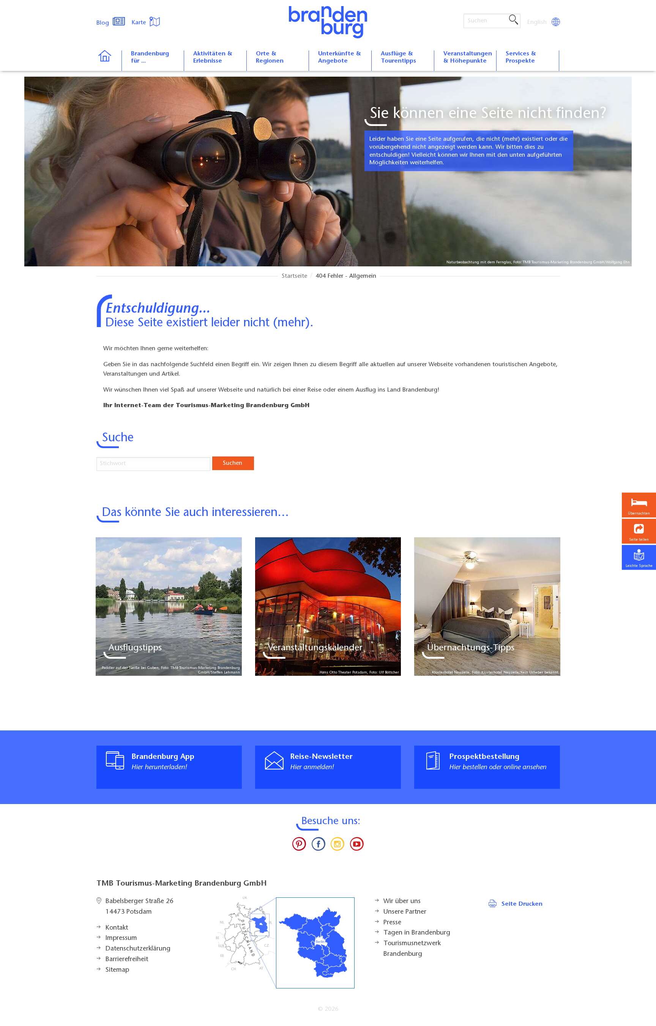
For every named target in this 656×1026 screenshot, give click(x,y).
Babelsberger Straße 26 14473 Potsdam (139, 907)
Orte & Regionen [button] (270, 57)
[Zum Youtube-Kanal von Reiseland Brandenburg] (356, 846)
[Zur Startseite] (108, 60)
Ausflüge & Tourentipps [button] (398, 57)
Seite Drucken (521, 904)
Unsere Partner (404, 912)
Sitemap (117, 970)
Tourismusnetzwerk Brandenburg (412, 949)
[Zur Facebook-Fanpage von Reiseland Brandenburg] (318, 846)
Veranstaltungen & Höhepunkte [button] (467, 57)
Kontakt (117, 928)
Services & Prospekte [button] (521, 57)
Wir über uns (402, 901)
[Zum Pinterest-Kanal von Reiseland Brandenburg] (299, 846)
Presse (392, 922)
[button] (639, 531)
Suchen (232, 463)
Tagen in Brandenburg (416, 933)
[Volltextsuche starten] (513, 20)
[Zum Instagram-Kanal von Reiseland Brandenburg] (337, 846)
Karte (140, 23)
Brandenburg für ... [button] (150, 57)
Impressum (121, 938)
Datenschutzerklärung (138, 949)
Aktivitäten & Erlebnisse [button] (212, 57)
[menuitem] (537, 22)
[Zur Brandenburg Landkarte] (285, 943)
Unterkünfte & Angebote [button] (339, 57)
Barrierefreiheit (127, 959)
